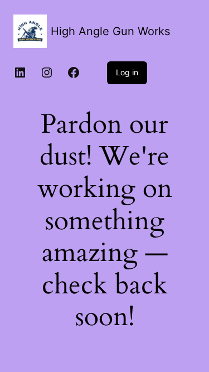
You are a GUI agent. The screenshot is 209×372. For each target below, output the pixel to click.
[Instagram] (47, 72)
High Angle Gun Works (110, 31)
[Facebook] (73, 72)
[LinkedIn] (20, 72)
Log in (127, 72)
